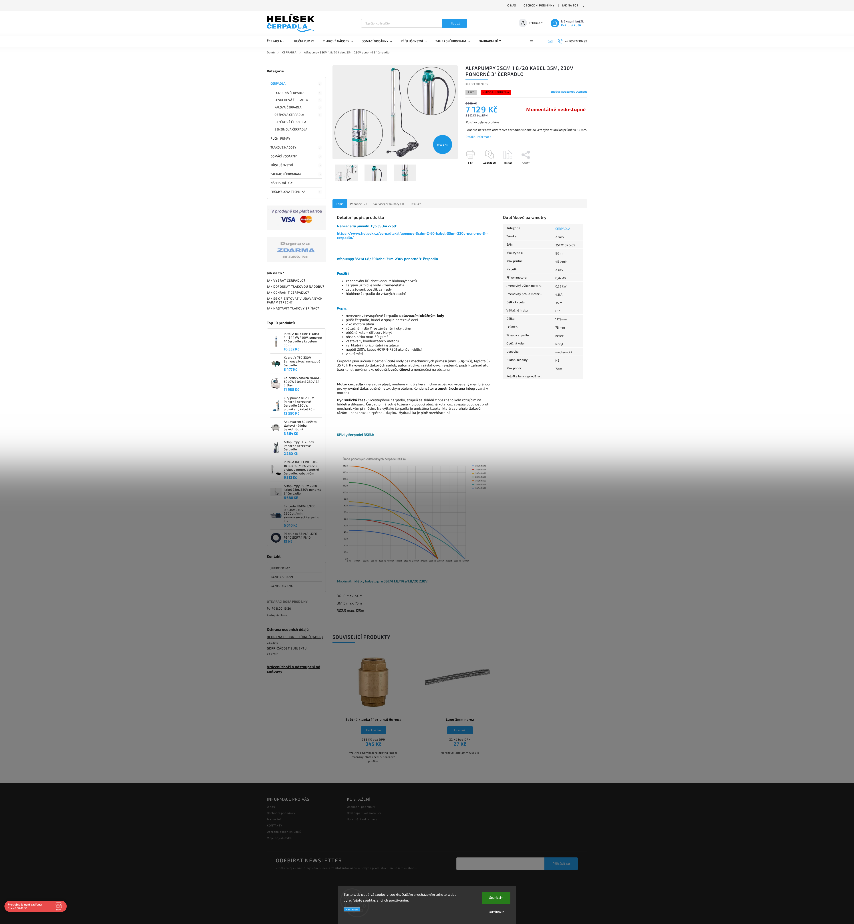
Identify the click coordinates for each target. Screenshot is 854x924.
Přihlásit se (561, 863)
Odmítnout (496, 912)
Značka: (569, 91)
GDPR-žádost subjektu (287, 648)
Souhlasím (496, 898)
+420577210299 (281, 577)
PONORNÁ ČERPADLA (289, 93)
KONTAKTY (274, 825)
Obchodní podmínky (539, 5)
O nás (511, 5)
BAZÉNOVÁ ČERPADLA (290, 122)
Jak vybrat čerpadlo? (286, 280)
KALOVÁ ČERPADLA (288, 107)
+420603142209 (282, 586)
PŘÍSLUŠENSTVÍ (281, 165)
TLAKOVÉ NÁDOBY (283, 147)
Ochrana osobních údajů (284, 831)
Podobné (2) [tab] (358, 204)
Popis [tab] (339, 204)
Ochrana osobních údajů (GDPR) (295, 637)
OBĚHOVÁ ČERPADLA (289, 114)
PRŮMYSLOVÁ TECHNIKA (287, 191)
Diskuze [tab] (416, 204)
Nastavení (352, 909)
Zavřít (573, 170)
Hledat (454, 23)
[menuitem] (278, 41)
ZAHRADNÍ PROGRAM (285, 174)
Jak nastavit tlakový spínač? (293, 308)
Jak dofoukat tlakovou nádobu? (295, 286)
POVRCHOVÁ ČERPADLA (291, 100)
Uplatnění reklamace (362, 819)
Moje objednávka (279, 838)
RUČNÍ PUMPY (280, 138)
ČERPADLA (278, 83)
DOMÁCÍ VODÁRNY (283, 156)
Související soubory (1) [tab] (388, 204)
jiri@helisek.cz (280, 568)
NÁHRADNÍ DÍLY (281, 183)
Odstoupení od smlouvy (364, 813)
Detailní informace (478, 136)
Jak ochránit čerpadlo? (288, 292)
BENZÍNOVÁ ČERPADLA (290, 129)
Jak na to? (570, 5)
